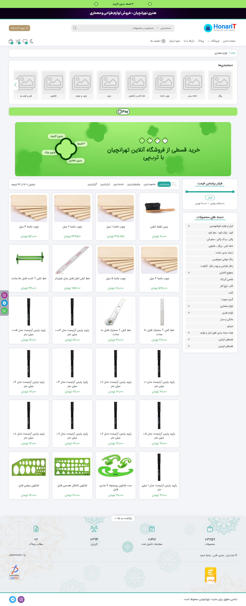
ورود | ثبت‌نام (18, 28)
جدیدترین (118, 184)
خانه (233, 53)
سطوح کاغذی (226, 273)
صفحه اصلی (229, 41)
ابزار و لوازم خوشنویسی (221, 226)
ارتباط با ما (189, 41)
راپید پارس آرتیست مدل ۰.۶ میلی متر (115, 436)
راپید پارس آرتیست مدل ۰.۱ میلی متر (159, 384)
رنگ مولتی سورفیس (222, 259)
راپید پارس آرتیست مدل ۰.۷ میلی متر (72, 436)
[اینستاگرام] (4, 295)
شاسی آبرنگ (226, 279)
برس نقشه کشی (159, 227)
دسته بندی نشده (224, 253)
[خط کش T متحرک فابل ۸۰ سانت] (116, 312)
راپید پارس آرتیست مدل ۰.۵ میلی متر (159, 436)
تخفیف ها (155, 41)
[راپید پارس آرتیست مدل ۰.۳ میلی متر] (72, 363)
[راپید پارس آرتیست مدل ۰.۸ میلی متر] (29, 415)
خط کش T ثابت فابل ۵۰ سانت (28, 278)
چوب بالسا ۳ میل (29, 227)
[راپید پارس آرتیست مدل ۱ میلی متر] (159, 467)
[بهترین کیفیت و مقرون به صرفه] (123, 13)
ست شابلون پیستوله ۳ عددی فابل (116, 488)
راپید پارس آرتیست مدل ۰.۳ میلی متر (72, 384)
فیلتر (210, 197)
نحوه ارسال (174, 41)
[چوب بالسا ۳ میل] (29, 208)
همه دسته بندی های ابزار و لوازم (216, 333)
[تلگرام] (4, 303)
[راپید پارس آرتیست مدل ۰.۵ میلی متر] (159, 415)
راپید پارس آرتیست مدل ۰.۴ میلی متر (28, 384)
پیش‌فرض (164, 184)
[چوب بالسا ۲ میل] (72, 208)
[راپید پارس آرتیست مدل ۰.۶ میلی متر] (116, 415)
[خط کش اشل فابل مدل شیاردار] (72, 260)
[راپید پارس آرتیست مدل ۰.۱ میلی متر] (159, 363)
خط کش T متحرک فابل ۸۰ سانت (116, 332)
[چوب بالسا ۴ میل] (159, 260)
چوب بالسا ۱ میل (115, 227)
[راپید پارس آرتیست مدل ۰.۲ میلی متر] (116, 363)
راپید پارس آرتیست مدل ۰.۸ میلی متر (29, 436)
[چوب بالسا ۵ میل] (116, 260)
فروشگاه (215, 41)
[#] (123, 111)
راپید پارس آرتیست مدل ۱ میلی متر (159, 488)
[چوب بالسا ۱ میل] (116, 208)
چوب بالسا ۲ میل (72, 227)
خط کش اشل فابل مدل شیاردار (72, 278)
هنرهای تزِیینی (225, 346)
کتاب (230, 293)
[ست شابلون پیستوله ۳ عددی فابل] (116, 467)
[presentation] (16, 85)
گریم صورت (227, 299)
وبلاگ (201, 41)
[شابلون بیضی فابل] (29, 467)
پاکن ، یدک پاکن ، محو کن (220, 239)
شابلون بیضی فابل (29, 486)
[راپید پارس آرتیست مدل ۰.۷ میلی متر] (72, 415)
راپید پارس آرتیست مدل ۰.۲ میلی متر (115, 384)
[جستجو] (75, 28)
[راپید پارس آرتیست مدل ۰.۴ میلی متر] (29, 363)
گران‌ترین (92, 184)
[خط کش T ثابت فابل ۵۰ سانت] (29, 260)
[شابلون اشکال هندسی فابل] (72, 467)
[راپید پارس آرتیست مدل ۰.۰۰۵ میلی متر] (29, 312)
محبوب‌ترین (149, 184)
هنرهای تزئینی (226, 339)
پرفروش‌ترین (133, 184)
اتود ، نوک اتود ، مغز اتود (220, 233)
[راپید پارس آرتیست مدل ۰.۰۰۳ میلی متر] (72, 312)
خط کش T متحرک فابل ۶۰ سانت (159, 332)
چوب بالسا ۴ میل (159, 278)
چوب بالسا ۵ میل (116, 278)
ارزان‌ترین (105, 184)
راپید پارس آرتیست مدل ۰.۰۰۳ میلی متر (72, 332)
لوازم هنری (227, 313)
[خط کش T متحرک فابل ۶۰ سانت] (159, 312)
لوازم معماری (226, 306)
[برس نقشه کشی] (159, 208)
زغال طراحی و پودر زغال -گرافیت (216, 266)
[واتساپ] (4, 311)
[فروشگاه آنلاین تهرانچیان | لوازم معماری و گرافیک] (220, 28)
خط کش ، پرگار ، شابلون (221, 246)
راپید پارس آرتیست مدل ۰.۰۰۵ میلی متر (29, 332)
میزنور (230, 326)
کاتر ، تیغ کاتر (226, 286)
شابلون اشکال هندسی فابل (72, 486)
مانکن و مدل (226, 319)
